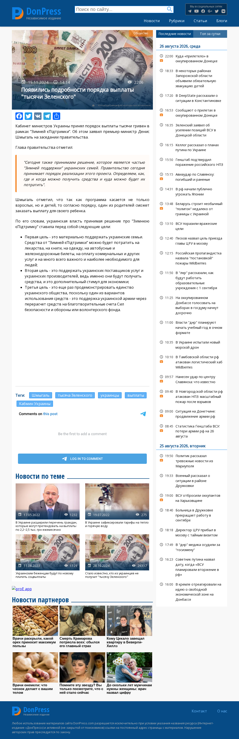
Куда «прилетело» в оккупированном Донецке (191, 58)
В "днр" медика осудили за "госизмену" (191, 546)
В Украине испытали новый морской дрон (191, 344)
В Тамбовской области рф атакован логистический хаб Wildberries (191, 361)
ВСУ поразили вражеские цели (191, 225)
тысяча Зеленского (75, 395)
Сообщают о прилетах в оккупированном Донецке (191, 112)
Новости (152, 20)
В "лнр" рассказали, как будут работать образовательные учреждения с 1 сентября (191, 279)
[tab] (174, 34)
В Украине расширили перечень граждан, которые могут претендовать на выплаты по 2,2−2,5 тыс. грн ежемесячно (47, 507)
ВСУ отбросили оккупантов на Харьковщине (191, 497)
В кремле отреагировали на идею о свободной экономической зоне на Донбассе (191, 591)
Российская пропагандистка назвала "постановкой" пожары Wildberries (191, 257)
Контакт (199, 711)
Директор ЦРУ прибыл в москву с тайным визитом (191, 532)
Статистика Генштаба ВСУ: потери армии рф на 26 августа (191, 430)
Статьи (200, 20)
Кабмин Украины (34, 403)
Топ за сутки (210, 33)
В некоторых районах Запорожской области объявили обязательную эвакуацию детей (191, 78)
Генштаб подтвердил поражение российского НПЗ (191, 161)
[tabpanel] (191, 322)
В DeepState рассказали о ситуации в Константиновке (191, 97)
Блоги (221, 20)
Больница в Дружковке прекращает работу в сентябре (191, 514)
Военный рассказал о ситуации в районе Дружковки (191, 480)
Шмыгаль (40, 395)
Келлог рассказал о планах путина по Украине (191, 147)
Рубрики (176, 20)
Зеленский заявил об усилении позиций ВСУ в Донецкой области (191, 129)
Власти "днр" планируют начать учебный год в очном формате (191, 327)
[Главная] (18, 13)
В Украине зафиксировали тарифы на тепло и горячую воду (117, 507)
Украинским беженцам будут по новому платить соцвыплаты (47, 556)
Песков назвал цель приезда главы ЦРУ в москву (191, 240)
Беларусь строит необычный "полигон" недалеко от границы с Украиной (191, 208)
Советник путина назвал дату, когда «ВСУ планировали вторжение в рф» (191, 566)
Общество (141, 33)
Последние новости (174, 33)
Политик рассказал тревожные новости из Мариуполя (191, 460)
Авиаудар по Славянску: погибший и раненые (191, 176)
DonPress (43, 11)
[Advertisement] (82, 349)
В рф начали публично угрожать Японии (191, 191)
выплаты (135, 395)
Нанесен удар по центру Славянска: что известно (191, 378)
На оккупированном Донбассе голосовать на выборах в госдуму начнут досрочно (191, 304)
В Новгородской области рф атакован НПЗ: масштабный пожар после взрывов (191, 396)
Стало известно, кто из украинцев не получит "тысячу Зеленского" (117, 556)
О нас (222, 711)
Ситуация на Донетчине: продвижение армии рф (191, 413)
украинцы (110, 395)
